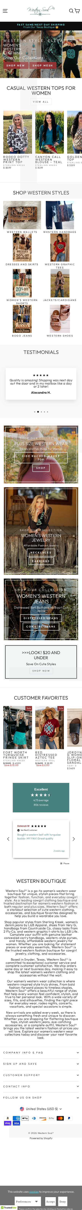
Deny (62, 1201)
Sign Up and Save (20, 1063)
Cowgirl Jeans (41, 626)
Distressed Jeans (41, 618)
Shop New (15, 65)
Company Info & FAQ (23, 1052)
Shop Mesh (43, 65)
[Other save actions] (36, 1201)
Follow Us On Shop (22, 1097)
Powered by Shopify (41, 1138)
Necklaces (41, 552)
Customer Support (21, 1075)
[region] (41, 839)
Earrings (41, 561)
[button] (8, 839)
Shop (41, 467)
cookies (34, 1191)
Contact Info (17, 1086)
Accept (50, 1201)
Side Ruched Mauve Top (41, 458)
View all (41, 101)
